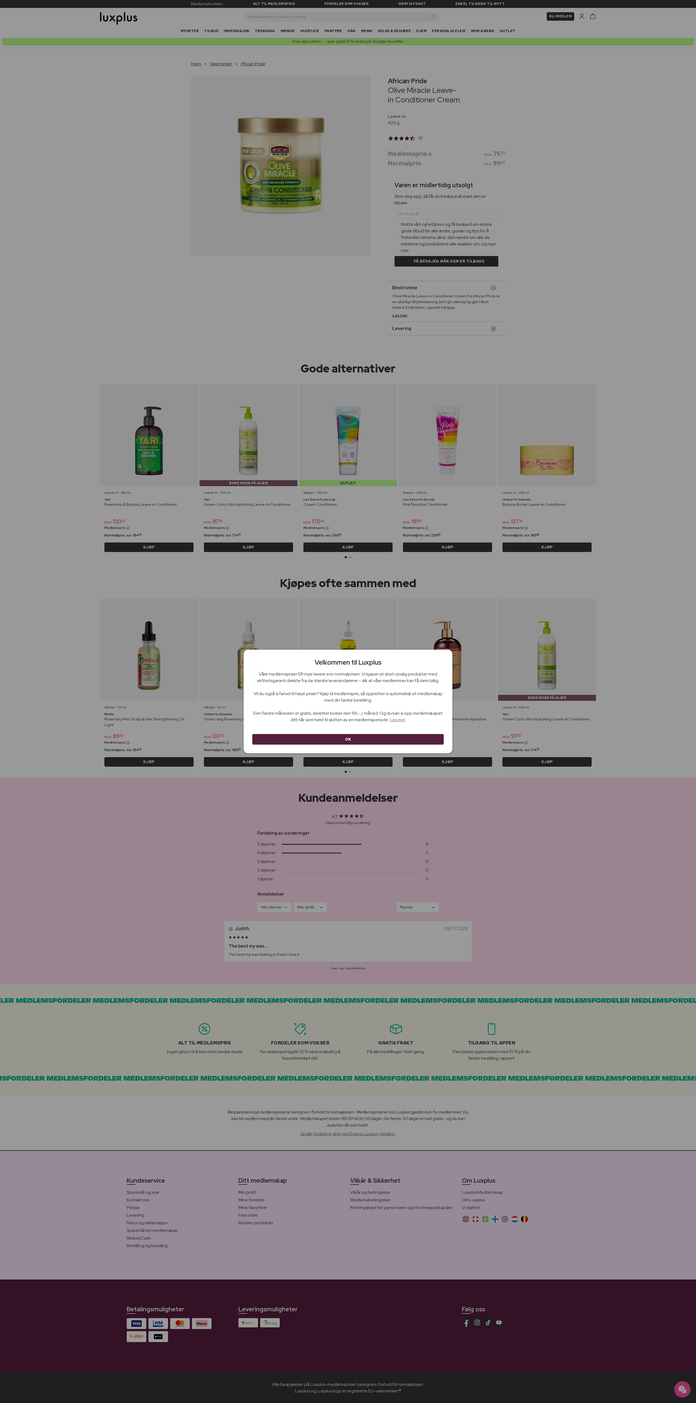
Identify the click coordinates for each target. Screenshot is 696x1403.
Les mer (397, 720)
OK (348, 739)
